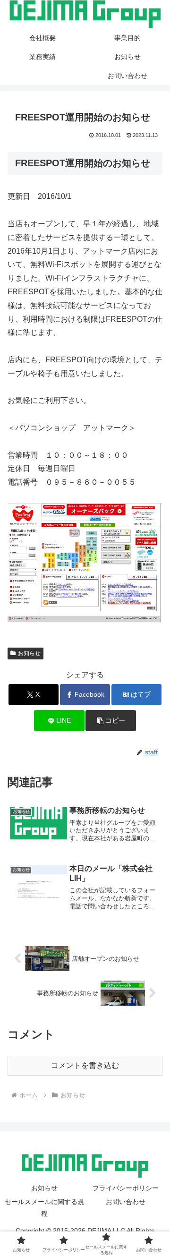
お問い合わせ (125, 1201)
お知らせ (29, 653)
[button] (110, 720)
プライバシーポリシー (126, 1188)
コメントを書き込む (85, 1065)
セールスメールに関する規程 (44, 1207)
